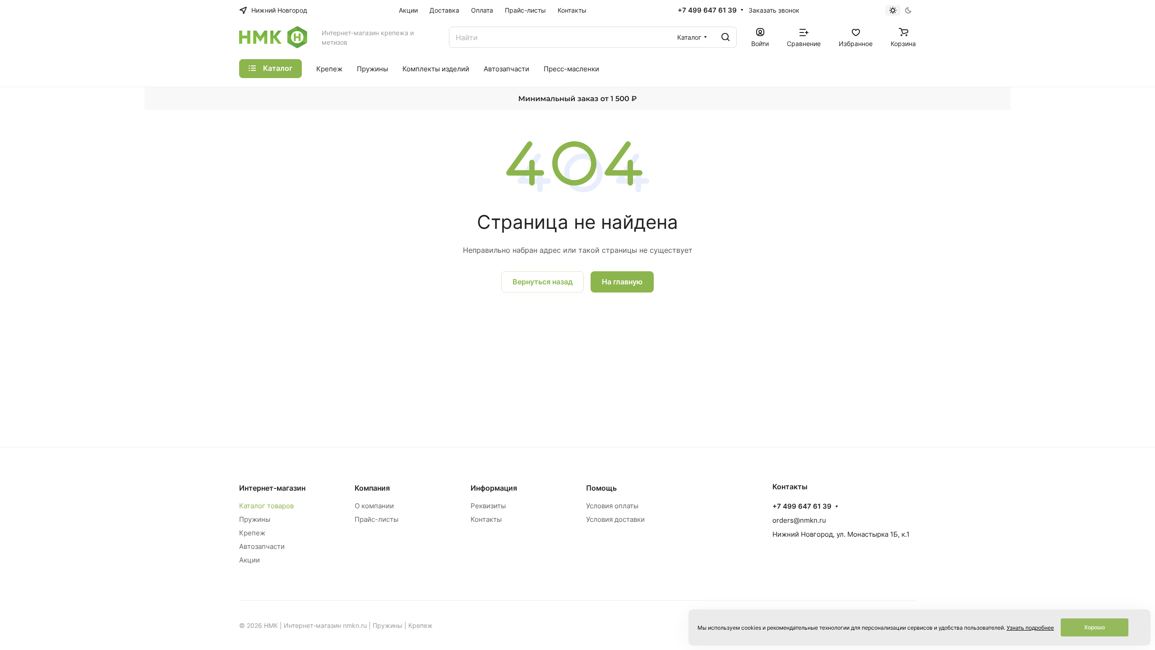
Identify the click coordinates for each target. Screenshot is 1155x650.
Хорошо (1094, 627)
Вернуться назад (543, 281)
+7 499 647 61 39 (707, 10)
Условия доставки (615, 519)
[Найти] (725, 37)
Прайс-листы (376, 519)
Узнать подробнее (1030, 627)
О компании (374, 505)
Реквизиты (488, 505)
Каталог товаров (266, 505)
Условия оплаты (612, 505)
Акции (249, 560)
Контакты (486, 519)
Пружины (254, 519)
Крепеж (252, 533)
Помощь (601, 487)
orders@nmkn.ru (799, 520)
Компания (372, 487)
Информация (494, 487)
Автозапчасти (262, 546)
